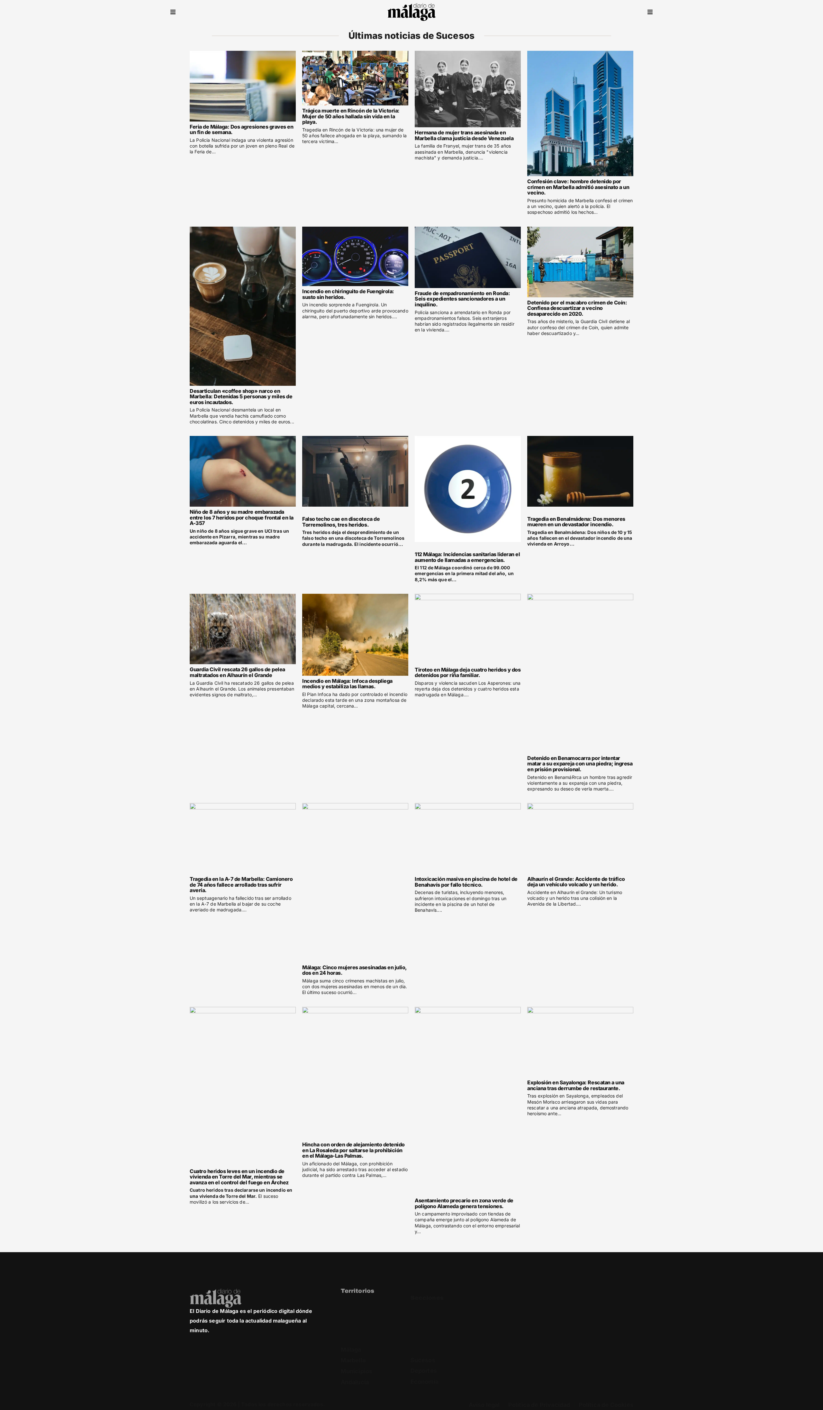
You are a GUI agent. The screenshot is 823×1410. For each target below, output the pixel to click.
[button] (173, 12)
